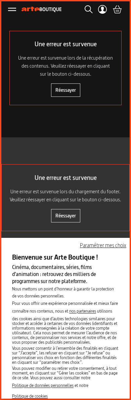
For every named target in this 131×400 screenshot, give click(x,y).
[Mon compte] (102, 9)
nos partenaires (82, 311)
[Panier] (117, 9)
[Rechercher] (87, 9)
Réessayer (65, 89)
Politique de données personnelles (43, 385)
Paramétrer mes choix (103, 245)
